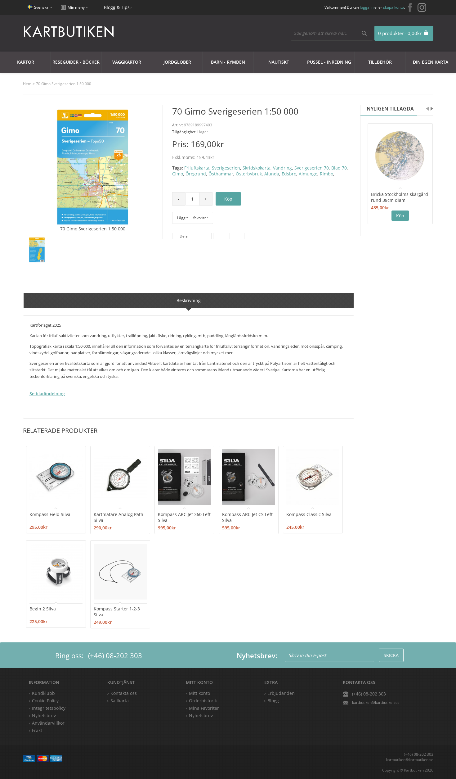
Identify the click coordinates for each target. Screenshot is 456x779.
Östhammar (220, 174)
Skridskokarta (256, 168)
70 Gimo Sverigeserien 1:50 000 (63, 83)
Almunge (308, 174)
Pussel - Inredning (329, 62)
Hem (27, 83)
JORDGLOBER (177, 62)
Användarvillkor (48, 723)
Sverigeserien (226, 168)
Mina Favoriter (204, 708)
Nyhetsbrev (201, 715)
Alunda (271, 174)
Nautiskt (278, 62)
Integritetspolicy (48, 708)
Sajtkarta (119, 701)
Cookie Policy (45, 701)
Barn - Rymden (228, 62)
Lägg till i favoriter (192, 217)
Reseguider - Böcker (76, 62)
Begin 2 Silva (42, 609)
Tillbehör (380, 62)
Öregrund (196, 174)
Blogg (273, 701)
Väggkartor (126, 62)
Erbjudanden (281, 693)
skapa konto (393, 7)
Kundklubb (43, 693)
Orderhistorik (203, 701)
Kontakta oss (123, 693)
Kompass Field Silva (49, 514)
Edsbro (289, 174)
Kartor (25, 62)
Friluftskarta (196, 168)
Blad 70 (339, 168)
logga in (366, 7)
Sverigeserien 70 (311, 168)
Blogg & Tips (117, 7)
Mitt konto (199, 693)
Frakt (37, 730)
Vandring (282, 168)
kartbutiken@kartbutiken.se (376, 702)
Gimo (177, 174)
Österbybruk (249, 174)
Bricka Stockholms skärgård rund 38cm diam (399, 197)
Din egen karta (430, 62)
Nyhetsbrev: (257, 655)
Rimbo (326, 174)
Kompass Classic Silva (309, 514)
